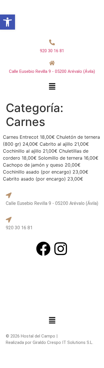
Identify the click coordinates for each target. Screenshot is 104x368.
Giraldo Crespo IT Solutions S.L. (63, 342)
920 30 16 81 (52, 50)
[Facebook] (43, 248)
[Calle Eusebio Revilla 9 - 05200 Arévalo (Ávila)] (52, 63)
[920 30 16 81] (52, 42)
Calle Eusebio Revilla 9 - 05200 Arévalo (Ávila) (52, 71)
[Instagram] (60, 248)
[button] (52, 86)
